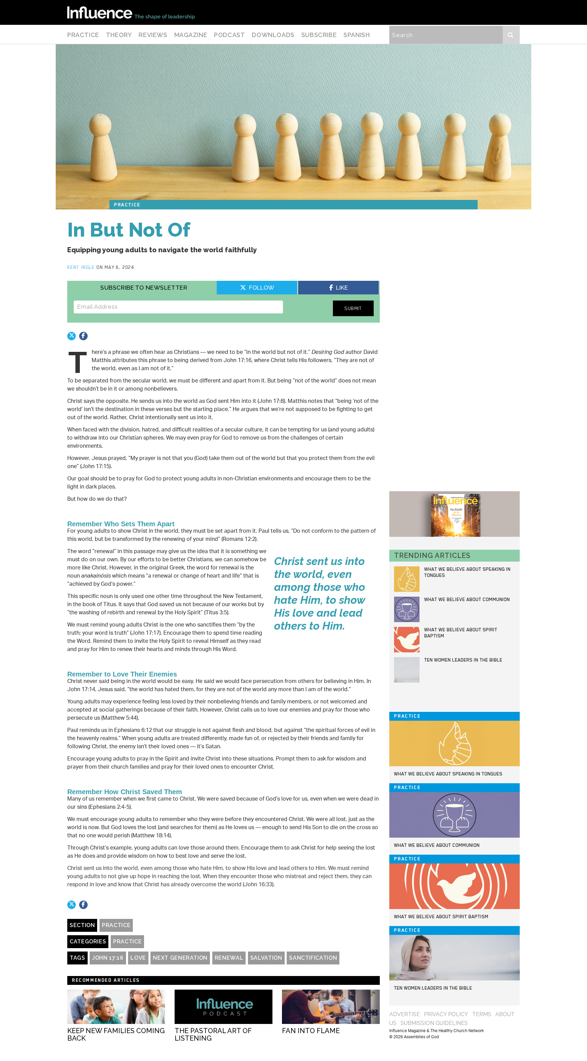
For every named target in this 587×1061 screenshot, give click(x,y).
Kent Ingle (81, 267)
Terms (481, 1014)
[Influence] (131, 12)
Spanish (356, 34)
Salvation (266, 958)
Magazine (191, 34)
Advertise (404, 1014)
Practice (83, 34)
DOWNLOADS (273, 34)
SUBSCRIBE (319, 34)
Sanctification (313, 958)
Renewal (229, 958)
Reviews (153, 34)
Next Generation (180, 958)
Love (138, 958)
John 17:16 (107, 958)
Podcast (229, 34)
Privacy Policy (446, 1014)
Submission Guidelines (434, 1023)
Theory (119, 34)
